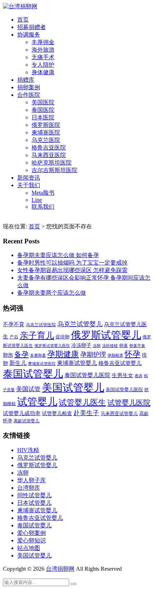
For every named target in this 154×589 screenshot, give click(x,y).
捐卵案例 (28, 87)
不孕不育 (13, 324)
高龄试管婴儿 (26, 420)
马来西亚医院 (49, 155)
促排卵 (62, 336)
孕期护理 (93, 354)
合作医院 (28, 95)
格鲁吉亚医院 (49, 147)
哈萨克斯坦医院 (52, 163)
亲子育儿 (37, 335)
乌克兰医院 (46, 140)
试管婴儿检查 (57, 413)
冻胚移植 (110, 346)
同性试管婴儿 (34, 495)
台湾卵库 (28, 488)
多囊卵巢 (38, 355)
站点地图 (28, 548)
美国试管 (28, 389)
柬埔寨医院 (46, 132)
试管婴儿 (37, 401)
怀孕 (132, 354)
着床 (139, 376)
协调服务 (28, 35)
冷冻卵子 (81, 345)
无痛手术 (43, 57)
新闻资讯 (28, 178)
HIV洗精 (28, 450)
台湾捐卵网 (60, 569)
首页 (23, 19)
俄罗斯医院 (46, 125)
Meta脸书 (43, 193)
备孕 (21, 354)
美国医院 (43, 102)
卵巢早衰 (137, 346)
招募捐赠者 (31, 27)
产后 (14, 336)
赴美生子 (86, 413)
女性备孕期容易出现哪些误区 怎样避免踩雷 (72, 270)
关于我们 (28, 185)
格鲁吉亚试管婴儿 (119, 363)
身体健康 (43, 72)
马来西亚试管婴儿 (119, 413)
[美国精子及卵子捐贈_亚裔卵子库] (20, 6)
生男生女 (122, 375)
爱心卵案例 (31, 533)
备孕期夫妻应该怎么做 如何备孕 (58, 255)
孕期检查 (115, 355)
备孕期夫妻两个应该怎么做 (51, 293)
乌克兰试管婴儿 (79, 324)
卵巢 (123, 345)
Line (37, 200)
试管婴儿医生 (82, 402)
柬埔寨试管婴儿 (77, 363)
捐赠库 (25, 80)
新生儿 (18, 363)
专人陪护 (43, 65)
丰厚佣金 (43, 42)
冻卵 (97, 346)
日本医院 (43, 117)
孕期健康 (63, 354)
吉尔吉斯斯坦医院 (54, 170)
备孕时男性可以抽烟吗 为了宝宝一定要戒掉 (72, 263)
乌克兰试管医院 (41, 325)
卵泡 (8, 355)
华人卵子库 (31, 480)
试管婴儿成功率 (21, 413)
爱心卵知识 (31, 540)
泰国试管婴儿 (33, 373)
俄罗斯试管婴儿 (106, 335)
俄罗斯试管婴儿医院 (52, 345)
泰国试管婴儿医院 (87, 375)
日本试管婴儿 (34, 503)
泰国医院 (43, 110)
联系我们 (43, 207)
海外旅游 (43, 50)
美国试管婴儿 (73, 387)
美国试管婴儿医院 (124, 389)
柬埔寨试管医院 (42, 363)
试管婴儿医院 (128, 403)
